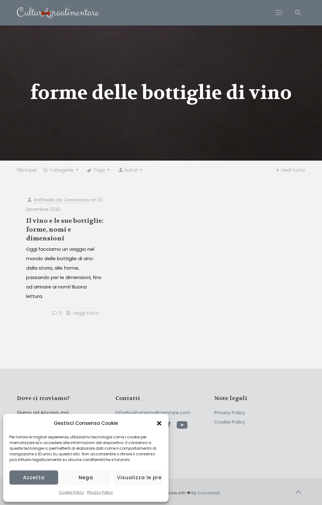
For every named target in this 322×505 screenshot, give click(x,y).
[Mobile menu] (279, 12)
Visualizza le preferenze (139, 477)
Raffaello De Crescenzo (61, 199)
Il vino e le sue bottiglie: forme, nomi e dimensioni (64, 229)
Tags (99, 170)
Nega (86, 477)
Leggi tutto (86, 313)
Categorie (61, 170)
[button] (159, 423)
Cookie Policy (71, 492)
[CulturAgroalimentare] (58, 12)
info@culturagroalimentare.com (153, 412)
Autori (131, 170)
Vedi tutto (293, 170)
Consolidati (208, 493)
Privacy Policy (100, 492)
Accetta (34, 477)
